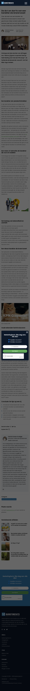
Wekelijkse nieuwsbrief (16, 342)
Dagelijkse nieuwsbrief (15, 340)
